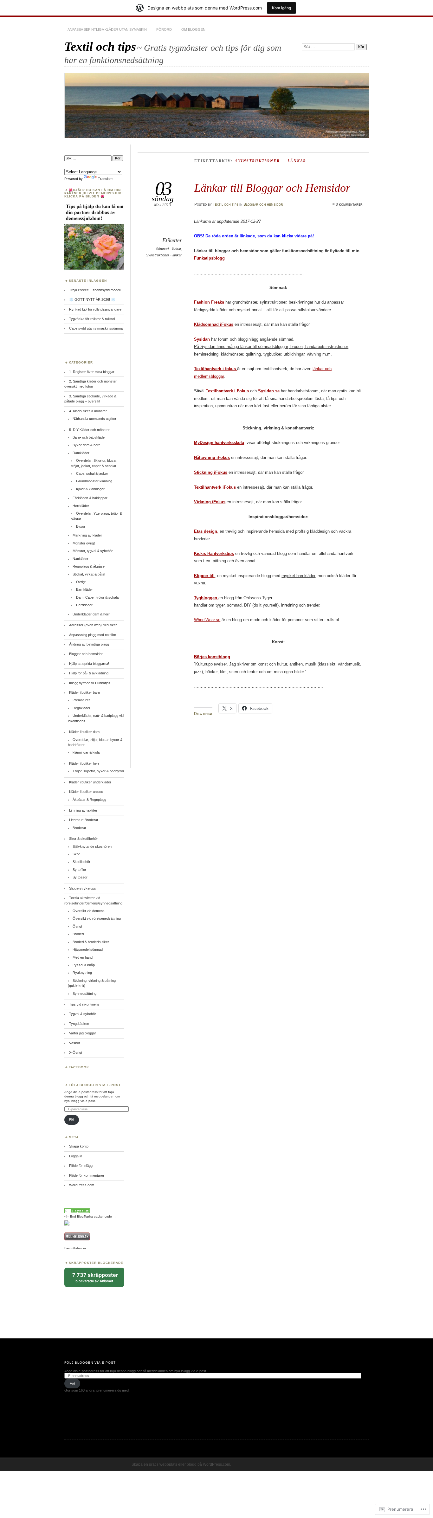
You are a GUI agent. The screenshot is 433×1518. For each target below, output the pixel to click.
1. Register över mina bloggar (91, 372)
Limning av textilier (83, 810)
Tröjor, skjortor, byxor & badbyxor (98, 771)
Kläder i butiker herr (84, 763)
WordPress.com (81, 1185)
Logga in (75, 1156)
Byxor (80, 526)
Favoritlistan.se (75, 1248)
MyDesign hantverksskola (219, 442)
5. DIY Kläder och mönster (89, 430)
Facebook (79, 1067)
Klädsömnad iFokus (213, 324)
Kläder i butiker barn (84, 692)
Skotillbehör (81, 862)
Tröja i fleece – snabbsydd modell (94, 290)
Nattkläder (80, 559)
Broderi (78, 934)
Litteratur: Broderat (83, 820)
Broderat (79, 828)
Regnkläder (81, 708)
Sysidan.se (269, 391)
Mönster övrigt (84, 543)
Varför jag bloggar (82, 1033)
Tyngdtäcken (79, 1024)
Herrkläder (81, 506)
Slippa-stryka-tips (82, 888)
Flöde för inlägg (81, 1165)
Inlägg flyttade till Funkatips (89, 683)
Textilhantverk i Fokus (228, 391)
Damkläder (81, 453)
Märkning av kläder (87, 535)
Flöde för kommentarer (86, 1175)
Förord (164, 29)
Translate (105, 179)
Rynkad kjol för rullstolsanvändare (95, 309)
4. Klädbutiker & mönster (88, 411)
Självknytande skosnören (92, 846)
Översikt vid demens (89, 911)
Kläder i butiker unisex (86, 792)
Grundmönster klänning (94, 481)
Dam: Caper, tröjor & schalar (98, 597)
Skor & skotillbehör (83, 838)
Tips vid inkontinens (84, 1004)
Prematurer (81, 700)
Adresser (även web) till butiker (93, 625)
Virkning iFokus (209, 501)
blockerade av (98, 1279)
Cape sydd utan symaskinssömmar (96, 328)
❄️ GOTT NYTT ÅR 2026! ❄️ (93, 299)
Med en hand (83, 957)
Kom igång (281, 7)
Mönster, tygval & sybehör (93, 551)
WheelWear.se (207, 619)
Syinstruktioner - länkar (164, 255)
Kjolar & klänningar (90, 489)
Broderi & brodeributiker (91, 942)
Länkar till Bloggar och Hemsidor (272, 187)
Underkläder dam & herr (91, 614)
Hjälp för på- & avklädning (88, 673)
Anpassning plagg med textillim (92, 635)
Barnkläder (84, 589)
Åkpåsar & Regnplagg (89, 799)
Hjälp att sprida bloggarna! (89, 664)
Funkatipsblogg (209, 258)
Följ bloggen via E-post (95, 1085)
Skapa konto (78, 1146)
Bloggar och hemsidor (263, 204)
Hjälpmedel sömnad (88, 949)
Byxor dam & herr (86, 445)
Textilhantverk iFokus (215, 487)
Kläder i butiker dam (84, 732)
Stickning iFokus (210, 472)
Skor (76, 854)
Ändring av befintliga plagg (89, 644)
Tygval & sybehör (82, 1014)
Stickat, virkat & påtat (89, 574)
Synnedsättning (84, 993)
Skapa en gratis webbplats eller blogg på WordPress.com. (181, 1464)
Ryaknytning (82, 972)
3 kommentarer (349, 204)
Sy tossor (80, 877)
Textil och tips (100, 46)
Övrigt (81, 582)
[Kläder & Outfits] (77, 1212)
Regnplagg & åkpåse (89, 566)
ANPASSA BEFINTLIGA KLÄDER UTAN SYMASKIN (107, 29)
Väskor (74, 1043)
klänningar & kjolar (87, 752)
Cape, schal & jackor (92, 473)
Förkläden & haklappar (90, 498)
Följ (71, 1119)
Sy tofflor (79, 870)
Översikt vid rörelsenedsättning (97, 918)
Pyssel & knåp (84, 965)
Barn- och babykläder (89, 437)
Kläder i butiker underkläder (90, 782)
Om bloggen (193, 29)
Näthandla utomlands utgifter (94, 419)
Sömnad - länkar (168, 249)
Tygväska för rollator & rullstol (92, 319)
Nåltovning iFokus (212, 457)
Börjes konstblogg (212, 656)
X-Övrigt (75, 1052)
